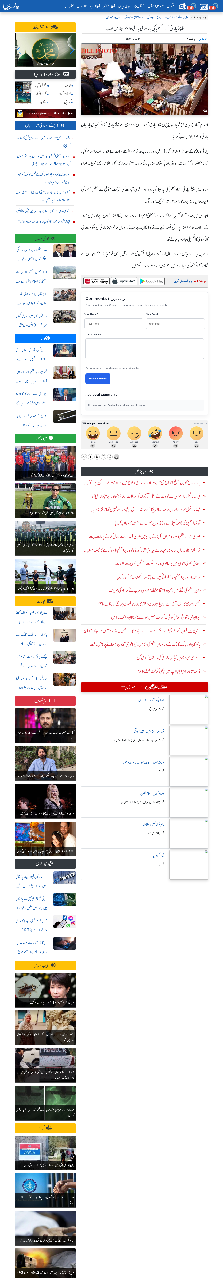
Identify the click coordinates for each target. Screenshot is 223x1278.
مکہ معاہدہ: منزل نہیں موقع (149, 731)
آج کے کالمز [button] (109, 6)
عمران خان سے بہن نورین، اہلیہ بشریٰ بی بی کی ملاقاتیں (43, 211)
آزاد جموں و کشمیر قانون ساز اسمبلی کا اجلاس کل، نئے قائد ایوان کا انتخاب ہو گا (31, 281)
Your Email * (153, 314)
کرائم (40, 1128)
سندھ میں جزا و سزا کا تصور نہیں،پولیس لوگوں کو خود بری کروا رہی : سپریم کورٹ (44, 178)
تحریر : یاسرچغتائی (156, 709)
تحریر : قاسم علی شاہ (156, 833)
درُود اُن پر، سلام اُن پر (152, 793)
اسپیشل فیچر (139, 6)
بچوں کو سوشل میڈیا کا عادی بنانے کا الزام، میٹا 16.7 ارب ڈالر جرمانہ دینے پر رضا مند (31, 930)
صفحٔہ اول (69, 6)
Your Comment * (94, 334)
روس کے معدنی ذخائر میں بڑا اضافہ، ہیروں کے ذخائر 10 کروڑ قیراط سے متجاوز (31, 425)
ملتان (43, 102)
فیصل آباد (41, 85)
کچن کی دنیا (158, 855)
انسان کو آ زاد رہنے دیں (151, 700)
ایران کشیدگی (154, 17)
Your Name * (91, 314)
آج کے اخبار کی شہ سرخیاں (42, 125)
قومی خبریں (41, 238)
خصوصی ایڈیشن (156, 6)
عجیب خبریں (41, 965)
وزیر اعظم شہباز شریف (176, 17)
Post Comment (98, 378)
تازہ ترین (82, 6)
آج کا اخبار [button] (95, 6)
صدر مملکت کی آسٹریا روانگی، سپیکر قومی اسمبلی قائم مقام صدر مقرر (31, 259)
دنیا (43, 338)
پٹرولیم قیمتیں (112, 17)
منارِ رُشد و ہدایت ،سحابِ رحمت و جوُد (143, 762)
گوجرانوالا (41, 93)
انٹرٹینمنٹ (41, 701)
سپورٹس (41, 438)
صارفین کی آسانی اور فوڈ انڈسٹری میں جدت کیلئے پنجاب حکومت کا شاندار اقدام (31, 687)
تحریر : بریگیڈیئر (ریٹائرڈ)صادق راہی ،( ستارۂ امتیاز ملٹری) (139, 740)
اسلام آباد (65, 93)
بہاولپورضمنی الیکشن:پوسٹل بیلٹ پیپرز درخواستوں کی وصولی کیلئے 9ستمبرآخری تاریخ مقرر (43, 160)
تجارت (41, 601)
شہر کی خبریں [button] (124, 6)
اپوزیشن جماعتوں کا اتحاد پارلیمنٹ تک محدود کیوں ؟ (44, 221)
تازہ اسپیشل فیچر (42, 27)
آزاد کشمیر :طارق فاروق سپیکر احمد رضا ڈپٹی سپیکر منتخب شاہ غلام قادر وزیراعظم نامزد (43, 196)
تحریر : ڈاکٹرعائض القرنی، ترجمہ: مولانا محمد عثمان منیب (141, 802)
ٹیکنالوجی (41, 864)
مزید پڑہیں (141, 471)
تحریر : (161, 771)
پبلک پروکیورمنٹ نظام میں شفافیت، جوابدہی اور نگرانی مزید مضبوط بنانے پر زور (31, 666)
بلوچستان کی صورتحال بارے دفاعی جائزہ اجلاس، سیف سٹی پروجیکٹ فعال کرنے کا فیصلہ (31, 303)
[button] (19, 50)
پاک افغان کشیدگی (133, 17)
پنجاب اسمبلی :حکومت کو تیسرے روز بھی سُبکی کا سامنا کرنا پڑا (43, 142)
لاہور (68, 85)
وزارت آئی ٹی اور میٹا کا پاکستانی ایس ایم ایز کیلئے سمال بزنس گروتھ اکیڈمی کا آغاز (31, 886)
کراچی (67, 102)
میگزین (171, 6)
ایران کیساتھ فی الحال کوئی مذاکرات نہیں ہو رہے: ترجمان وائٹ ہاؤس (31, 359)
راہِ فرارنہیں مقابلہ (153, 824)
